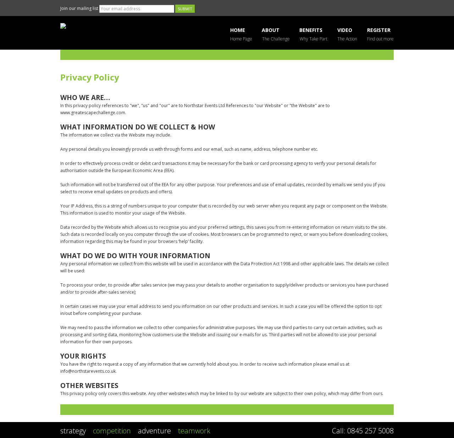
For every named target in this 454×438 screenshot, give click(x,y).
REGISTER (380, 34)
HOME (241, 34)
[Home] (113, 26)
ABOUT (276, 34)
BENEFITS (313, 34)
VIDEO (347, 34)
